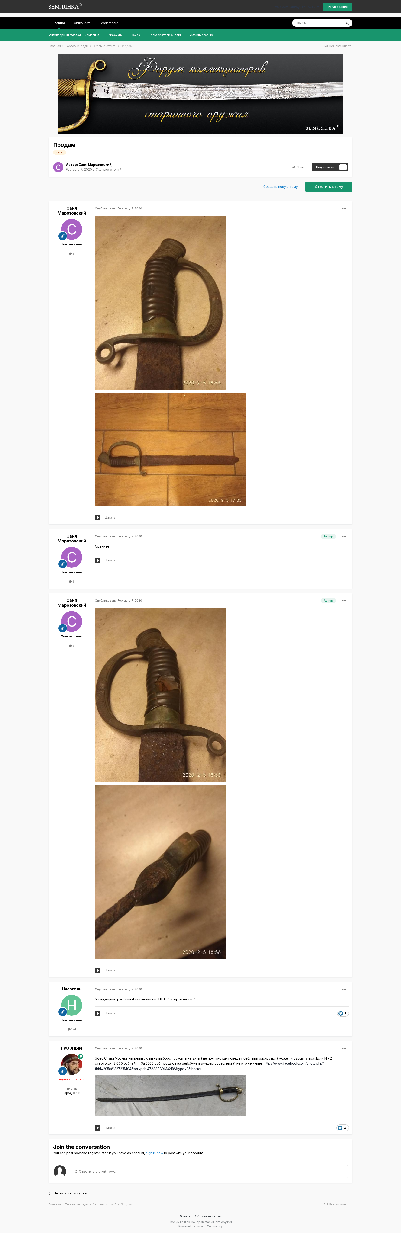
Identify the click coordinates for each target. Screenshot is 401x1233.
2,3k (73, 1088)
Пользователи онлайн (165, 35)
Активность (82, 23)
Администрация (202, 35)
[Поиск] (347, 23)
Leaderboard (109, 23)
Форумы (116, 35)
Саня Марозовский (94, 165)
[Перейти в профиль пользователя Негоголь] (71, 1005)
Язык (184, 1216)
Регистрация (338, 7)
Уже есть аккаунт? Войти (296, 7)
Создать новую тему (280, 187)
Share (300, 167)
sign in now (154, 1153)
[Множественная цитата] (97, 517)
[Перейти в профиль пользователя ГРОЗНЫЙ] (71, 1064)
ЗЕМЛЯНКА (65, 6)
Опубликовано (118, 208)
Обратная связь (208, 1216)
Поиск (135, 35)
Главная (59, 23)
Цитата (110, 517)
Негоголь (71, 988)
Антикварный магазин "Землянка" (75, 35)
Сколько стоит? (108, 169)
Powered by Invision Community (200, 1226)
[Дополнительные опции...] (344, 208)
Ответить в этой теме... (97, 1171)
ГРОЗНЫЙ (71, 1048)
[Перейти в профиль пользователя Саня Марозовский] (58, 167)
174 (73, 1029)
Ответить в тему (329, 187)
